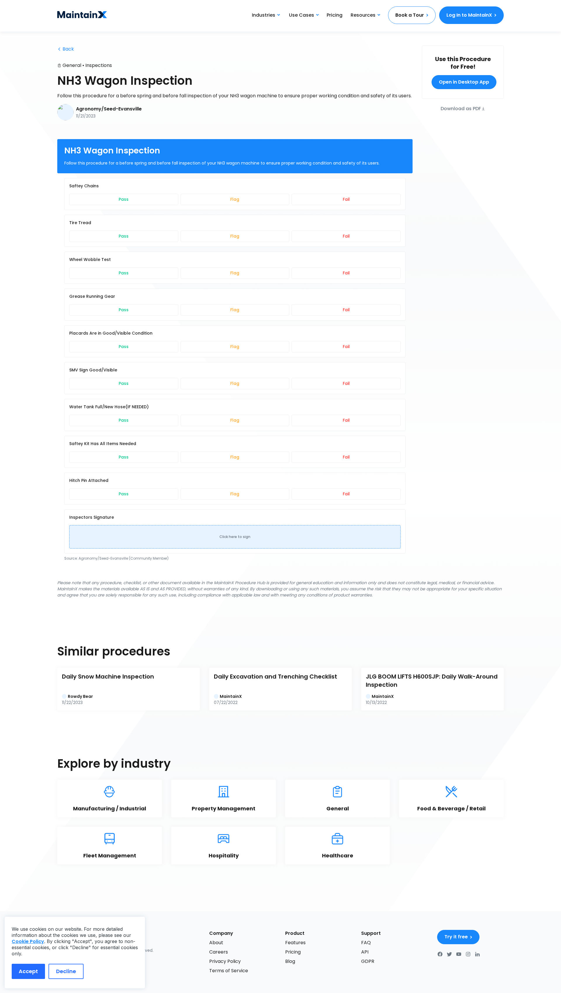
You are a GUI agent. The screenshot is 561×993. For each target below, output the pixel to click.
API (364, 952)
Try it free (456, 936)
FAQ (366, 942)
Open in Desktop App (464, 82)
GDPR (367, 961)
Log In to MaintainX (469, 15)
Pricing (334, 15)
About (216, 942)
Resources (363, 15)
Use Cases (301, 15)
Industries (263, 15)
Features (295, 942)
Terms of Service (228, 970)
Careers (218, 952)
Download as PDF (461, 108)
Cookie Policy (28, 941)
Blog (290, 961)
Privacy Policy (225, 961)
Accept (28, 971)
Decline (66, 971)
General (72, 65)
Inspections (98, 65)
